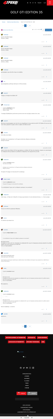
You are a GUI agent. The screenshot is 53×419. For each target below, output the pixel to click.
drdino (5, 268)
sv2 (4, 81)
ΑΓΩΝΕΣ (27, 376)
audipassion (6, 159)
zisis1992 (6, 313)
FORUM (27, 387)
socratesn (6, 132)
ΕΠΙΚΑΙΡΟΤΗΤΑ (27, 373)
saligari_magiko (7, 179)
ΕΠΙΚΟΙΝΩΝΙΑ (26, 409)
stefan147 (6, 93)
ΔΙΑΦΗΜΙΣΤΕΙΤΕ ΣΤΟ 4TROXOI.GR (26, 412)
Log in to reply (48, 29)
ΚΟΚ (43, 341)
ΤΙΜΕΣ (27, 383)
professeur (6, 206)
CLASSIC (26, 380)
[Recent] (30, 2)
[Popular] (33, 2)
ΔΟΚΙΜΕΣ (26, 378)
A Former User (7, 104)
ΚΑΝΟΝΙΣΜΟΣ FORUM (26, 407)
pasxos (5, 218)
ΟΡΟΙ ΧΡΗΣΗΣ (26, 405)
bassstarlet (6, 253)
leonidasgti (6, 34)
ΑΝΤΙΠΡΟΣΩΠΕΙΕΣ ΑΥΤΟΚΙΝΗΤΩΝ (15, 337)
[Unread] (27, 2)
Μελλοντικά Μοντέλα (8, 30)
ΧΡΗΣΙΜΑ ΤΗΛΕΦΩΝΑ (33, 341)
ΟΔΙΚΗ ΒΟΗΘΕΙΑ (42, 337)
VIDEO (27, 385)
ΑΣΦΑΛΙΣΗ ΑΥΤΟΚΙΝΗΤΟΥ (16, 341)
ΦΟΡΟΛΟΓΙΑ (31, 337)
